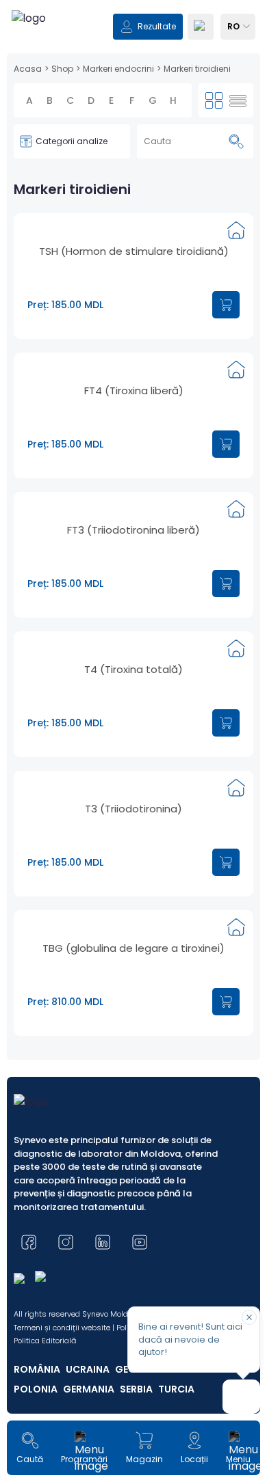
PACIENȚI (43, 761)
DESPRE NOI (50, 813)
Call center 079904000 (134, 908)
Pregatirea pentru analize (133, 870)
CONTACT (46, 839)
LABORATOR (50, 787)
